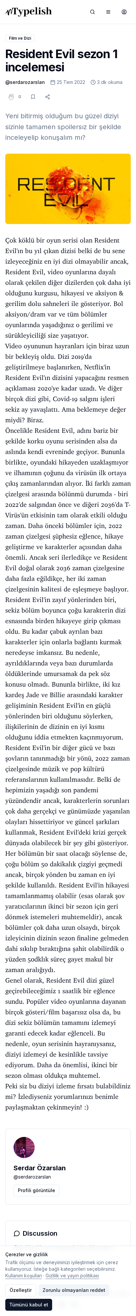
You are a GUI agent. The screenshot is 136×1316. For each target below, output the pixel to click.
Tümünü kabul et (28, 1304)
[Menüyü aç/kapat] (108, 12)
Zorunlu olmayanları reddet (74, 1290)
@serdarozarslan (25, 82)
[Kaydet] (33, 97)
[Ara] (92, 12)
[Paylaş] (47, 97)
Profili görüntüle (36, 1190)
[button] (19, 97)
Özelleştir (21, 1290)
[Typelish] (28, 12)
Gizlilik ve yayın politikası (72, 1275)
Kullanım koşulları (23, 1275)
